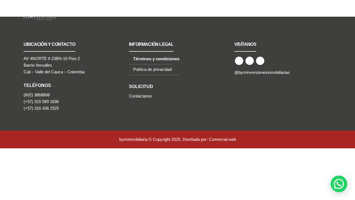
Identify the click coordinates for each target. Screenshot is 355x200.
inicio (96, 12)
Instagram (260, 61)
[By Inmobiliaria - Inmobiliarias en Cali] (40, 12)
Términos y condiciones (156, 59)
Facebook (239, 61)
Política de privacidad (152, 69)
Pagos (268, 12)
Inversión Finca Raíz (165, 12)
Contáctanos (140, 96)
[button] (339, 184)
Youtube (249, 61)
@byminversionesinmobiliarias (262, 72)
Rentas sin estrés (123, 12)
